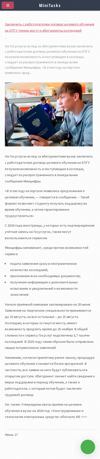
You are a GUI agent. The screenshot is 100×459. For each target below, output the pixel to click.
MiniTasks (50, 5)
